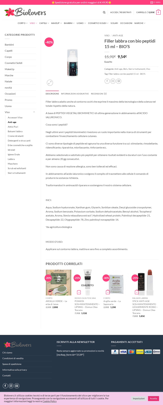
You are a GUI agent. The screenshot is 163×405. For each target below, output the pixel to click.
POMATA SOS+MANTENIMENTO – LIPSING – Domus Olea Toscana (87, 305)
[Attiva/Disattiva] (34, 112)
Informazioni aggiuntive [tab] (75, 93)
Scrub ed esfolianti (17, 168)
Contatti (6, 375)
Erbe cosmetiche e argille (20, 145)
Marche (139, 23)
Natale (8, 81)
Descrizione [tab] (52, 93)
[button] (120, 12)
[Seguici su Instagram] (11, 385)
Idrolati (11, 149)
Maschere (13, 163)
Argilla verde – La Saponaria (112, 302)
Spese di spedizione (11, 364)
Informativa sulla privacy (14, 369)
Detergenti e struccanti (19, 140)
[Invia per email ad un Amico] (113, 81)
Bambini (68, 23)
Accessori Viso (15, 117)
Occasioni (126, 23)
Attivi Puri (13, 126)
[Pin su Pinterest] (118, 81)
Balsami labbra (15, 131)
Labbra (11, 159)
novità (8, 87)
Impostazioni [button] (139, 398)
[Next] (158, 296)
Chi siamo (7, 352)
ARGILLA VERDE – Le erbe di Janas (56, 302)
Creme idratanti (16, 136)
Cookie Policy (50, 401)
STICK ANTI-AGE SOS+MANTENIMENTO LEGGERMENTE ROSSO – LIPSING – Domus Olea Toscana (145, 307)
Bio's (125, 69)
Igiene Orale (14, 154)
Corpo (21, 23)
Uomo (80, 23)
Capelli (43, 23)
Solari (114, 23)
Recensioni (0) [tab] (99, 93)
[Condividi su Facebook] (107, 81)
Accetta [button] (153, 398)
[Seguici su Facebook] (5, 385)
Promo (8, 99)
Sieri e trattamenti (17, 173)
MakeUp (55, 23)
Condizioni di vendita (12, 358)
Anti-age (12, 122)
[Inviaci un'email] (16, 385)
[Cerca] (104, 12)
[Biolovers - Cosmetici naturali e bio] (25, 12)
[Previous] (45, 296)
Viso (32, 23)
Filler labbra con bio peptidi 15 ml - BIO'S (127, 74)
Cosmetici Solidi (97, 23)
